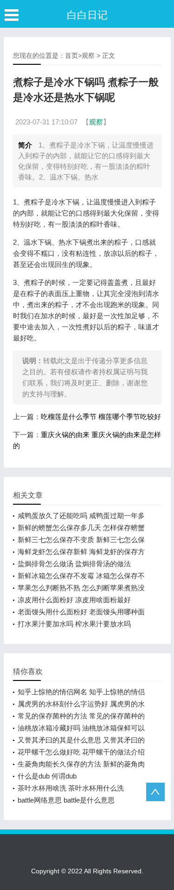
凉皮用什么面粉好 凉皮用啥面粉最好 (74, 600)
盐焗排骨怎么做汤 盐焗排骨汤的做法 (74, 564)
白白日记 (87, 15)
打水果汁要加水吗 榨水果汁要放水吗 (74, 624)
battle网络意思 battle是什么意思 (66, 800)
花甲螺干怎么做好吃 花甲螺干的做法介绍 (81, 752)
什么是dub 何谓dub (47, 776)
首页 (71, 55)
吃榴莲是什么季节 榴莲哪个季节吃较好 (101, 416)
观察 (88, 55)
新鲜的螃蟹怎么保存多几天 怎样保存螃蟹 (81, 528)
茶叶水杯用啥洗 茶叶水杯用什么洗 (71, 788)
